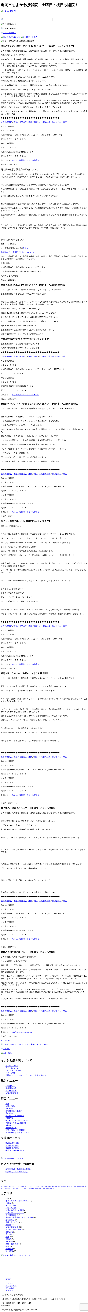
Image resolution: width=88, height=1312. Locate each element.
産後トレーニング (10, 1188)
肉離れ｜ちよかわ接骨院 (16, 1123)
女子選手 (73, 1186)
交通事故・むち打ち (15, 1213)
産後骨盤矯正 (38, 1188)
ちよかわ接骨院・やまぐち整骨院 (25, 160)
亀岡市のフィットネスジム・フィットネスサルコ (26, 1075)
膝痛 (44, 1188)
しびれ (8, 1203)
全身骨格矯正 (6, 122)
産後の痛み (80, 1186)
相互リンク (10, 1290)
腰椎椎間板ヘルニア (14, 1111)
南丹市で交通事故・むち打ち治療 (19, 1217)
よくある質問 (11, 1286)
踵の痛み (48, 1188)
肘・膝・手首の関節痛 (15, 1116)
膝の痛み (9, 1241)
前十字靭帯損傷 (62, 1186)
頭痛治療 (9, 1249)
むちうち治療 (11, 1208)
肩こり (8, 1234)
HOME (8, 1279)
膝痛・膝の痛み (12, 1244)
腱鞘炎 (8, 1125)
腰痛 (30, 122)
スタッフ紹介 (11, 1073)
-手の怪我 (12, 1148)
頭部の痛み (10, 1106)
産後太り (26, 1188)
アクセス (9, 1283)
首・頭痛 (9, 1251)
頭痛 (36, 122)
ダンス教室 (22, 1186)
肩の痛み (9, 1113)
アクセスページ (12, 1068)
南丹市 (69, 1186)
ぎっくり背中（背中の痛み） (17, 1201)
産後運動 (31, 1188)
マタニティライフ (39, 1186)
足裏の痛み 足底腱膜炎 (16, 1130)
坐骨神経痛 (10, 1220)
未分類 (8, 1225)
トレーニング (30, 1186)
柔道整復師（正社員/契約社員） (19, 1169)
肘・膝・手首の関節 (14, 1229)
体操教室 (54, 1186)
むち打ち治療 (44, 122)
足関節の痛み (11, 1128)
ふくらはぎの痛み (6, 1186)
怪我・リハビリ (12, 1222)
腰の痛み (9, 1108)
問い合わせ (56, 122)
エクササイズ (15, 1186)
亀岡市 (50, 1186)
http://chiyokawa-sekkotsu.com (23, 1032)
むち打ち (10, 1086)
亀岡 (46, 1186)
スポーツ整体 (11, 1205)
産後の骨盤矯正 (20, 122)
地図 (65, 122)
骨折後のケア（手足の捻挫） (17, 1120)
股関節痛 (9, 1118)
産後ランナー (19, 1188)
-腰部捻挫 (12, 1143)
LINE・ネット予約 (13, 1070)
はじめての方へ (12, 1066)
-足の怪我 (12, 1146)
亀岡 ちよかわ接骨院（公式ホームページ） (18, 252)
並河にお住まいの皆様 (15, 1210)
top (7, 1198)
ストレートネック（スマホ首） (18, 1133)
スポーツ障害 (11, 1091)
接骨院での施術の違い (15, 1150)
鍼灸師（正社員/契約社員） (17, 1172)
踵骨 (52, 1188)
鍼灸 (7, 1246)
